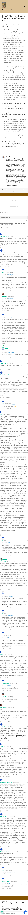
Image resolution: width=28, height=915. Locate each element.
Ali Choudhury (11, 698)
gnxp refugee (11, 352)
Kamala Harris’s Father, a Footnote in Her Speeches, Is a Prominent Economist (13, 114)
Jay (8, 637)
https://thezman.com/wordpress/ (8, 532)
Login (26, 212)
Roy (9, 542)
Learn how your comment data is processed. (12, 224)
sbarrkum (4, 296)
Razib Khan (14, 189)
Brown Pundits (7, 10)
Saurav (9, 685)
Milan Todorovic (11, 872)
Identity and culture (9, 191)
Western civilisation (17, 191)
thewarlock (10, 274)
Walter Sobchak (11, 405)
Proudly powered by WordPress (8, 913)
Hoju (9, 883)
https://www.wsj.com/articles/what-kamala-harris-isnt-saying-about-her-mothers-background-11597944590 (13, 737)
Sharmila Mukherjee (6, 782)
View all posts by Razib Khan (12, 185)
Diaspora (4, 191)
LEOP (10, 26)
